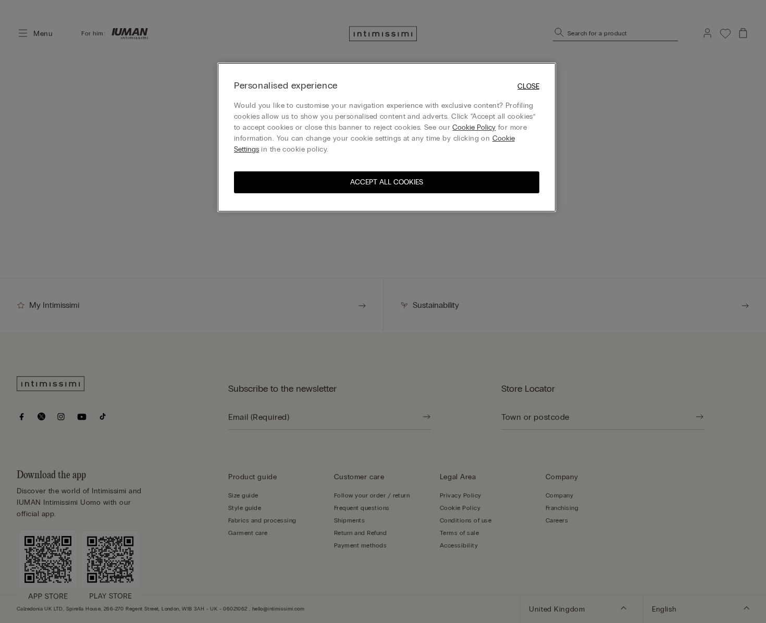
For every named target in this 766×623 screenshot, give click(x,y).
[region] (386, 137)
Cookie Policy (474, 127)
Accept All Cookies (386, 182)
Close (528, 86)
